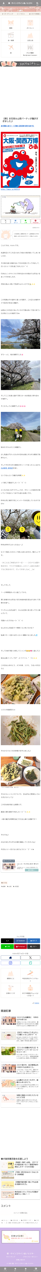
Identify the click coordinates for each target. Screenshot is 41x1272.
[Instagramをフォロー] (10, 963)
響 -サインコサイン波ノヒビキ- (20, 3)
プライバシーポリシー (30, 1257)
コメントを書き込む (20, 1213)
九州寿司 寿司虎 (7, 468)
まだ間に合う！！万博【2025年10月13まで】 (17, 126)
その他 (5, 882)
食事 (4, 886)
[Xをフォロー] (30, 958)
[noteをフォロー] (30, 963)
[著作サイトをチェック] (10, 958)
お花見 (17, 886)
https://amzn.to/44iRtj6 (10, 189)
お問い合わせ (20, 1260)
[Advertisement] (20, 91)
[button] (33, 946)
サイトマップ (10, 1257)
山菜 (10, 886)
